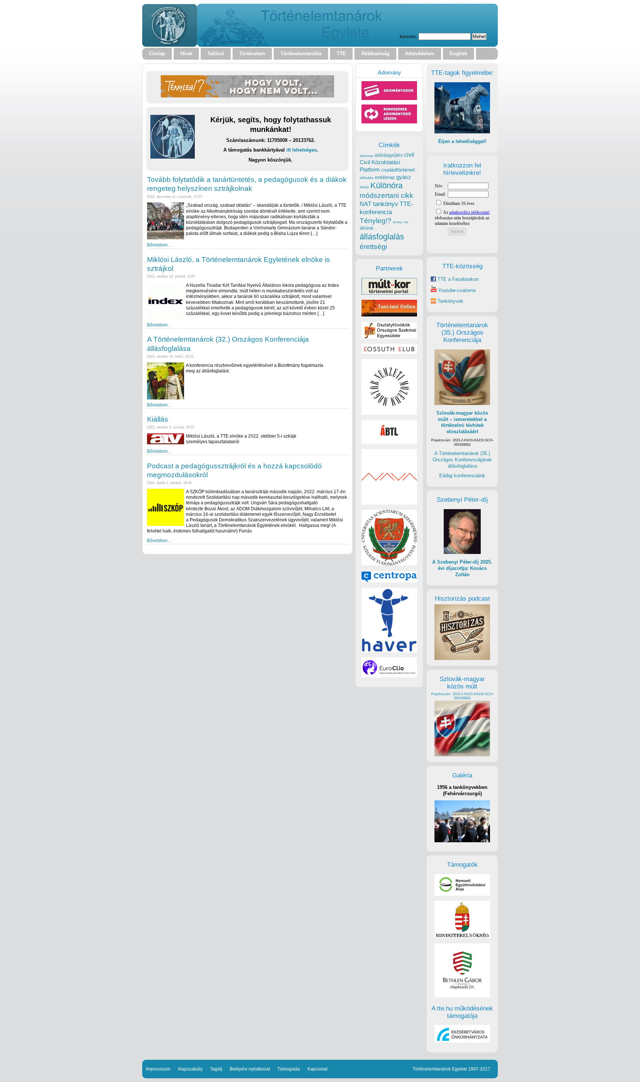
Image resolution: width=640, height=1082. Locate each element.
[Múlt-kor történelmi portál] (389, 293)
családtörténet (398, 170)
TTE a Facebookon (457, 279)
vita (406, 222)
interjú (364, 187)
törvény (397, 222)
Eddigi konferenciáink (462, 475)
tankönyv (385, 204)
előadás (366, 178)
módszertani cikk (386, 195)
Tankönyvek (450, 301)
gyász (403, 177)
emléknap (385, 177)
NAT (365, 204)
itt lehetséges (301, 150)
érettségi (373, 246)
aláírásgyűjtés (388, 155)
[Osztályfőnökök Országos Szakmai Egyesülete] (389, 337)
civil (409, 154)
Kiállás (157, 419)
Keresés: (408, 36)
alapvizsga (366, 155)
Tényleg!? (375, 221)
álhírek (366, 228)
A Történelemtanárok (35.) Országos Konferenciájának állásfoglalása (462, 459)
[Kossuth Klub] (389, 352)
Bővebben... (159, 244)
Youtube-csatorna (456, 290)
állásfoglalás (382, 236)
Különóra (386, 185)
